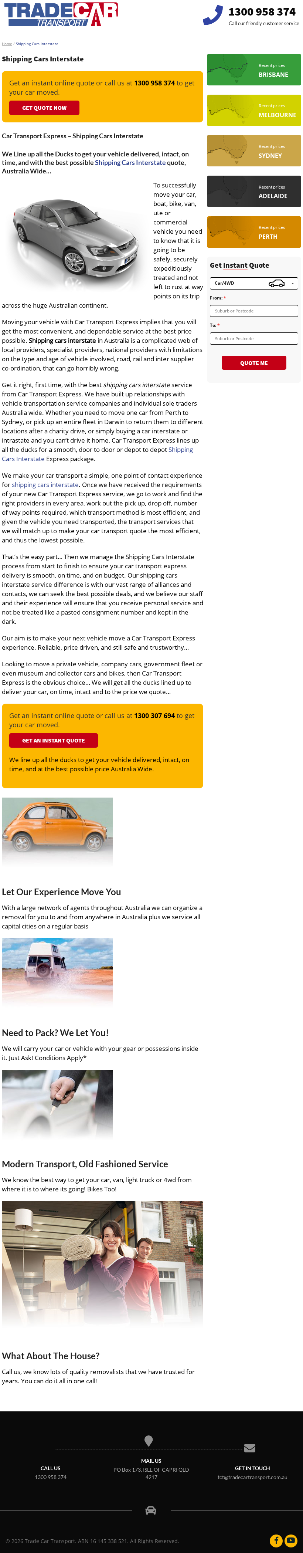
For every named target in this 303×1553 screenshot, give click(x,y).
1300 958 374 (262, 11)
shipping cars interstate (45, 484)
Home (7, 43)
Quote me (254, 362)
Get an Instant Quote (53, 740)
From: (216, 298)
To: (213, 325)
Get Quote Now (44, 107)
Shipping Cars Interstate (130, 162)
